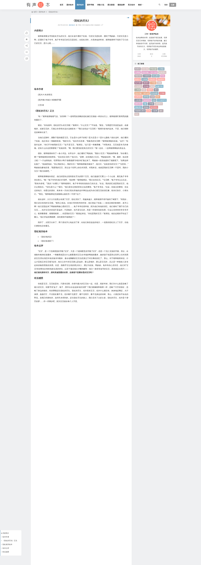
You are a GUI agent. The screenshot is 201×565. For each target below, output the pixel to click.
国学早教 (90, 5)
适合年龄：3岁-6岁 (142, 93)
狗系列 (137, 69)
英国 (152, 86)
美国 (143, 90)
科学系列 (154, 107)
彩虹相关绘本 (7, 544)
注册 (172, 5)
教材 (140, 5)
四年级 (146, 97)
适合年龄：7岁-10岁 (149, 72)
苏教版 (146, 107)
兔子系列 (138, 83)
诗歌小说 (100, 5)
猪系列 (146, 83)
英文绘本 (131, 5)
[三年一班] (37, 5)
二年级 (137, 90)
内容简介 (6, 533)
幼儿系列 (155, 76)
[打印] (76, 25)
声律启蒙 (153, 69)
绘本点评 (6, 548)
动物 (159, 83)
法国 (152, 97)
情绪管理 (138, 76)
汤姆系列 (159, 104)
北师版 (137, 72)
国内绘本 (70, 5)
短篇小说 (159, 86)
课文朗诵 (110, 5)
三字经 (162, 93)
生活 (154, 100)
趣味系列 (138, 104)
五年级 (146, 86)
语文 (136, 114)
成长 (161, 111)
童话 (156, 90)
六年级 (144, 79)
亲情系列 (152, 79)
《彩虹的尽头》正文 (10, 541)
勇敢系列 (138, 107)
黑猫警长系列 (140, 111)
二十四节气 (162, 100)
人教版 (161, 69)
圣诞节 (149, 90)
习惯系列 (147, 76)
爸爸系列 (162, 72)
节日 (162, 76)
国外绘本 (80, 5)
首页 (61, 5)
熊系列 (137, 79)
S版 (145, 104)
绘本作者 (6, 537)
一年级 (153, 83)
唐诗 (157, 97)
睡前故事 (121, 5)
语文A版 (145, 69)
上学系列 (138, 100)
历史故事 (154, 93)
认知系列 (138, 86)
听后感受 (6, 552)
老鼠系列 (147, 100)
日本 (148, 111)
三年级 (151, 104)
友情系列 (138, 97)
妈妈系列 (161, 79)
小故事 (154, 111)
